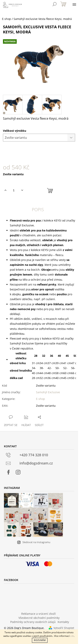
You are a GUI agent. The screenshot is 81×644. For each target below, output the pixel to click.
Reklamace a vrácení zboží (38, 614)
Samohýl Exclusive (48, 392)
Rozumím (40, 640)
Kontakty (63, 622)
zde (72, 636)
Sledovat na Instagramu (36, 542)
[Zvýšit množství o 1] (5, 190)
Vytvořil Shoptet (63, 628)
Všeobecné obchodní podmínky (39, 618)
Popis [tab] (38, 209)
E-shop (40, 399)
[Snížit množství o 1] (22, 190)
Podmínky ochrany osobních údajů (33, 622)
